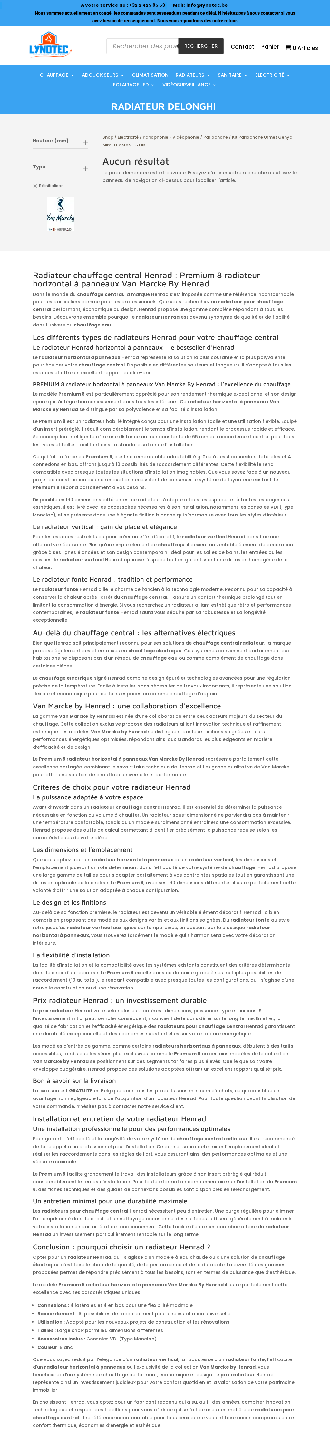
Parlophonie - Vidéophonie (171, 137)
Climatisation (150, 75)
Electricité (269, 75)
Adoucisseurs (100, 75)
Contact (242, 48)
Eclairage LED (131, 85)
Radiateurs (190, 75)
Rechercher (201, 46)
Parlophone (215, 137)
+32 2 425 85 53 (147, 5)
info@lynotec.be (207, 5)
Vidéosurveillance (186, 85)
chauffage (54, 75)
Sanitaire (230, 75)
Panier (270, 48)
